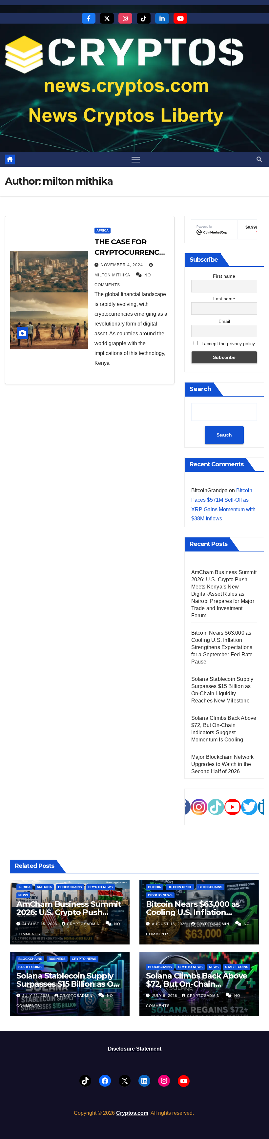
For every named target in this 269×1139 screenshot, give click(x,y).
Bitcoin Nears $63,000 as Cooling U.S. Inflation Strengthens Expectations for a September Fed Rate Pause (222, 647)
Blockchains (70, 887)
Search (200, 389)
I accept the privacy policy (227, 343)
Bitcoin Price (180, 887)
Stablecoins (30, 967)
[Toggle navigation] (136, 159)
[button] (259, 159)
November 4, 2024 (122, 265)
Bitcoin (154, 887)
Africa (102, 230)
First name (224, 276)
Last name (224, 298)
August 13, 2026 (170, 924)
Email (224, 321)
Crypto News (100, 887)
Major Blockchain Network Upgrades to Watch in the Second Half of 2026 (222, 764)
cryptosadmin (84, 924)
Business (57, 959)
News (23, 895)
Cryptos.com (132, 1113)
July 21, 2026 (36, 996)
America (44, 887)
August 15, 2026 (40, 924)
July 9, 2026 (165, 996)
